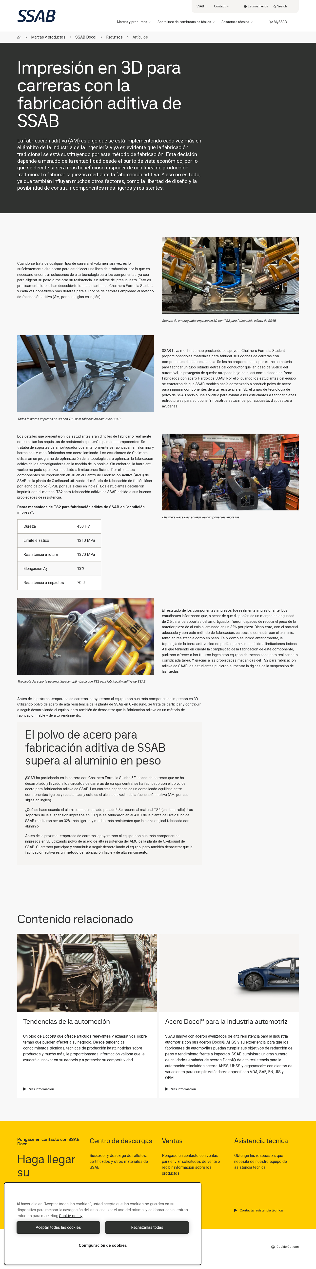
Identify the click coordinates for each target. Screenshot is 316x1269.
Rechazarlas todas (147, 1227)
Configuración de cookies (103, 1245)
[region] (102, 1223)
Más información (41, 1089)
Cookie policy (70, 1215)
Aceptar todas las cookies (58, 1227)
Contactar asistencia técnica (261, 1210)
